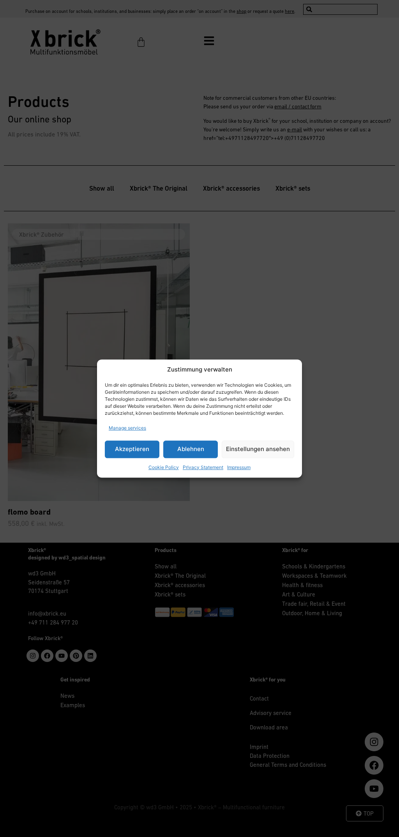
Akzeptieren (132, 449)
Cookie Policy (163, 467)
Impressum (239, 467)
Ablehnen (190, 449)
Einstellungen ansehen (258, 449)
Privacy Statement (203, 467)
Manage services (127, 428)
